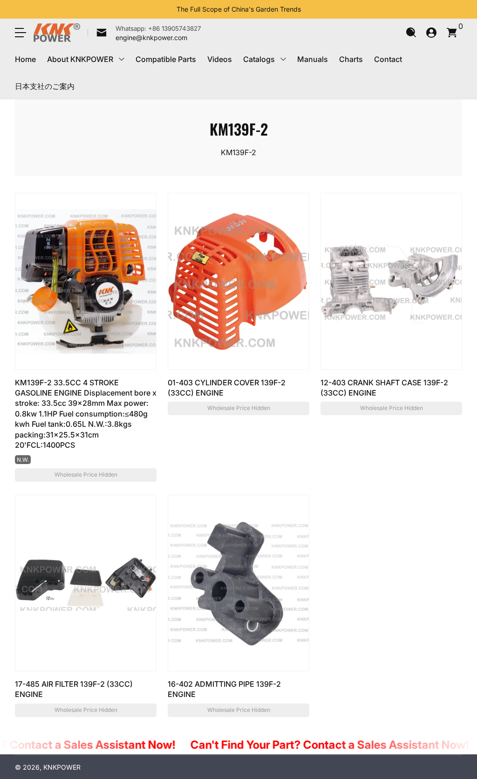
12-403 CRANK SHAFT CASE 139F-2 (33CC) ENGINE (384, 387)
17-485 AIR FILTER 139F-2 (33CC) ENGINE (74, 689)
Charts (351, 59)
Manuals (312, 59)
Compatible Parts (166, 59)
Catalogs (259, 59)
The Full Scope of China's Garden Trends (239, 9)
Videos (219, 59)
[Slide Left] (169, 9)
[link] (144, 32)
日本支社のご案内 (45, 86)
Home (25, 59)
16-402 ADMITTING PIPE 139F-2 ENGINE (224, 689)
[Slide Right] (308, 9)
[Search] (411, 32)
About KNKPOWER (80, 59)
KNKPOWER (62, 767)
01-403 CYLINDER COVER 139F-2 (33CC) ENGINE (227, 387)
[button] (411, 32)
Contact (388, 59)
